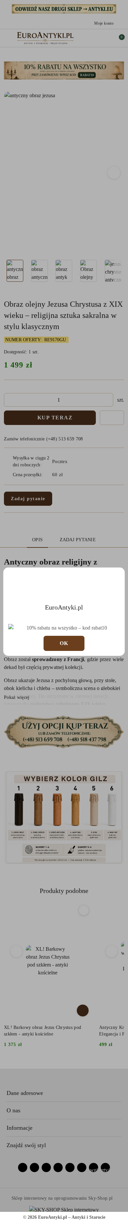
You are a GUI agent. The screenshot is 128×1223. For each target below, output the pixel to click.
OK (64, 643)
